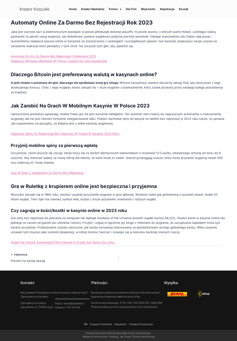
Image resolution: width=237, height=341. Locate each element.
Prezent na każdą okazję (28, 258)
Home (73, 9)
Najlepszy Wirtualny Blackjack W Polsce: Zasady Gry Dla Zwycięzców (59, 61)
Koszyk (183, 9)
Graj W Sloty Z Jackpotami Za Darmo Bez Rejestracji (47, 173)
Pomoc (113, 9)
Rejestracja (167, 9)
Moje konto (148, 9)
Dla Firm (131, 9)
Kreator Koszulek (34, 9)
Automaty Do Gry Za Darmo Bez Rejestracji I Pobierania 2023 (53, 56)
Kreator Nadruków (92, 9)
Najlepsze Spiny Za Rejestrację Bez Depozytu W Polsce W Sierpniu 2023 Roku (65, 133)
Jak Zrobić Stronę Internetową (137, 336)
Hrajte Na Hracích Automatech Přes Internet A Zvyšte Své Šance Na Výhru (63, 242)
